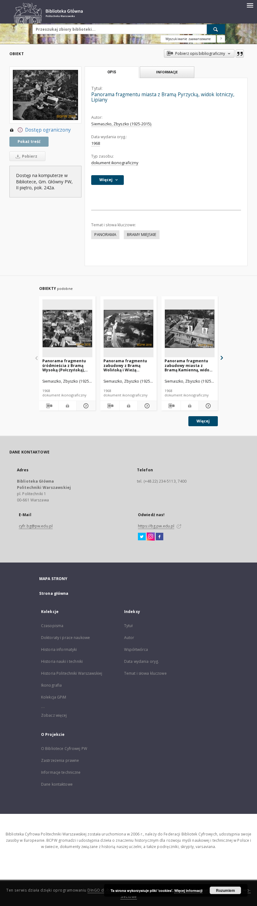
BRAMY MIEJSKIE (141, 234)
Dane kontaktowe (57, 784)
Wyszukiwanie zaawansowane (188, 39)
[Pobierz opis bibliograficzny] (48, 406)
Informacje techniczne (61, 772)
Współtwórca (136, 649)
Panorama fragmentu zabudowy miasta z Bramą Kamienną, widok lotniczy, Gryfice (188, 365)
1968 (95, 143)
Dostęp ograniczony (48, 130)
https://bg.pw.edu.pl (156, 526)
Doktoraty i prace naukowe (65, 637)
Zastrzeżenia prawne (60, 760)
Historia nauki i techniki (62, 661)
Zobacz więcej (54, 715)
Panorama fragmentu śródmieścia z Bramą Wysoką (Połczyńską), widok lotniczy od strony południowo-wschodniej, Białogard (66, 365)
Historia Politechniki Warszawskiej (71, 673)
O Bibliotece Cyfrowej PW (64, 748)
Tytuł (128, 625)
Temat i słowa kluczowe (145, 673)
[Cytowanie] (240, 54)
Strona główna (54, 593)
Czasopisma (52, 625)
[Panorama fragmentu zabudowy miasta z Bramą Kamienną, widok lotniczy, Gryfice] (189, 329)
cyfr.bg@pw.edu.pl (36, 526)
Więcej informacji (188, 890)
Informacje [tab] (167, 72)
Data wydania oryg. (141, 661)
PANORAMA (105, 234)
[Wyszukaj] (216, 29)
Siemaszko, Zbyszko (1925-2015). (121, 124)
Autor (129, 637)
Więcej (203, 421)
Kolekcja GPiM (53, 697)
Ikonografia (51, 685)
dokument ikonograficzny (114, 162)
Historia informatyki (59, 649)
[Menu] (249, 5)
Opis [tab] (112, 72)
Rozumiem (225, 890)
